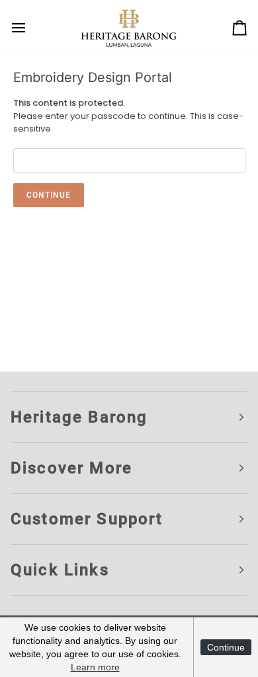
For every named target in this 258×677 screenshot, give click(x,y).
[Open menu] (30, 28)
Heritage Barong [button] (79, 417)
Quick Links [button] (60, 570)
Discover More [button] (71, 468)
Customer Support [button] (87, 519)
